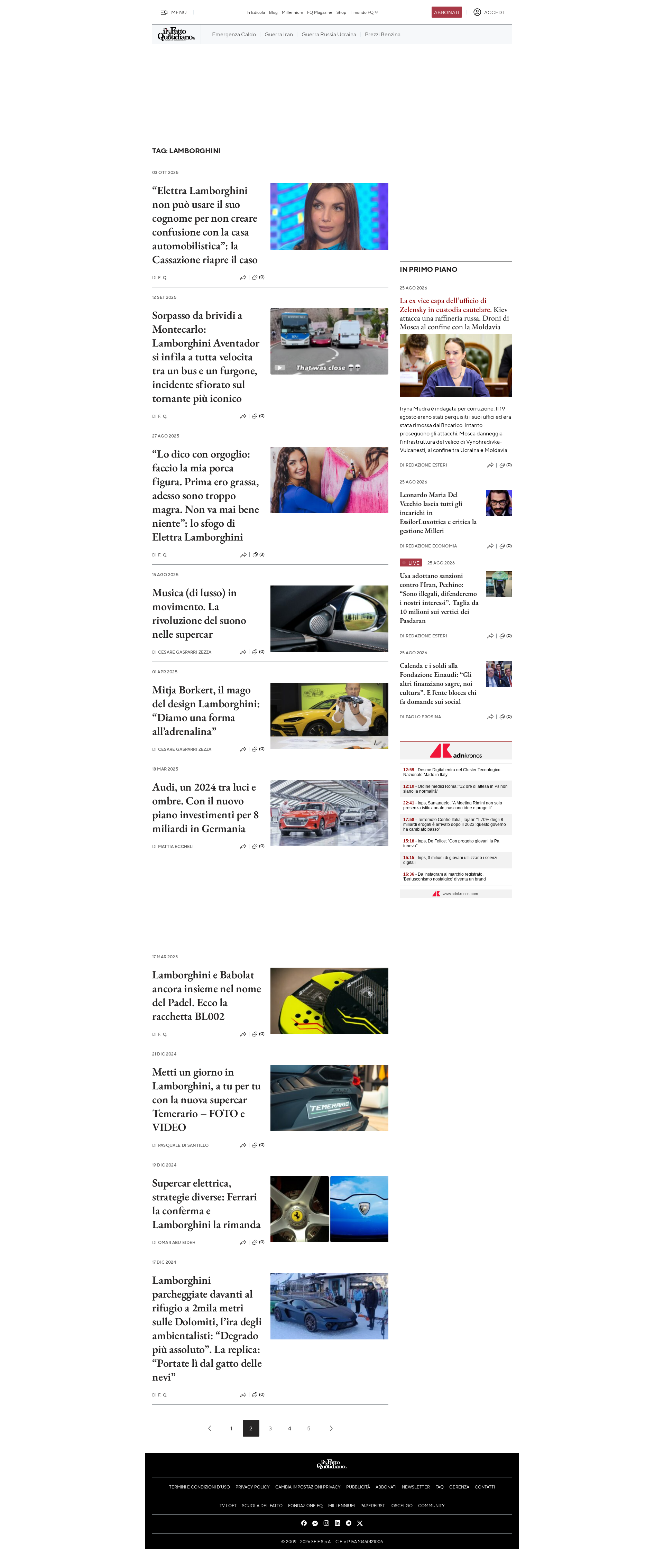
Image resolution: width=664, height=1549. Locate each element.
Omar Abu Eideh (173, 1242)
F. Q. (159, 277)
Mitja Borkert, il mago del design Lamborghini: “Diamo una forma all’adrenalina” (206, 710)
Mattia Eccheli (173, 846)
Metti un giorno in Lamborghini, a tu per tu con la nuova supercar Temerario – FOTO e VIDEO (206, 1099)
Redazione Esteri (423, 465)
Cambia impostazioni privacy (308, 1487)
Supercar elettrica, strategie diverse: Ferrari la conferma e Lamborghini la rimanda (206, 1203)
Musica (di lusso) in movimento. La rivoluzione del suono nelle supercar (199, 613)
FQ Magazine (319, 12)
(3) (262, 554)
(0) (262, 277)
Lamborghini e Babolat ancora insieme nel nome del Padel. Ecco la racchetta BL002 (206, 995)
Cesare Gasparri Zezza (182, 652)
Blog (273, 12)
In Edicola (256, 12)
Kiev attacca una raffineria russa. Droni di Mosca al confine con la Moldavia (454, 313)
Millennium (292, 12)
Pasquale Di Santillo (180, 1145)
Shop (341, 12)
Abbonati (446, 12)
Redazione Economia (428, 545)
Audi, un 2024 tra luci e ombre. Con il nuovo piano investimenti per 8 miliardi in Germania (205, 808)
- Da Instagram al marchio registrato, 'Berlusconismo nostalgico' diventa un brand (444, 877)
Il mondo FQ (362, 12)
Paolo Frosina (420, 716)
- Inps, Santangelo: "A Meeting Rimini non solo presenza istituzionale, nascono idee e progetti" (452, 805)
